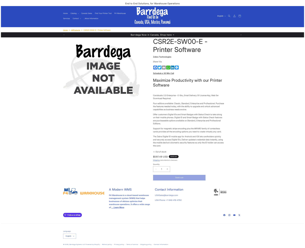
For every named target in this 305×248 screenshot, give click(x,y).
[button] (74, 13)
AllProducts (75, 30)
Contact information (161, 244)
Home (65, 30)
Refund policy (107, 244)
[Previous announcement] (64, 35)
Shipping (156, 160)
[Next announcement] (241, 35)
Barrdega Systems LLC (77, 244)
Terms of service (132, 244)
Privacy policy (119, 244)
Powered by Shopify (93, 244)
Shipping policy (146, 244)
